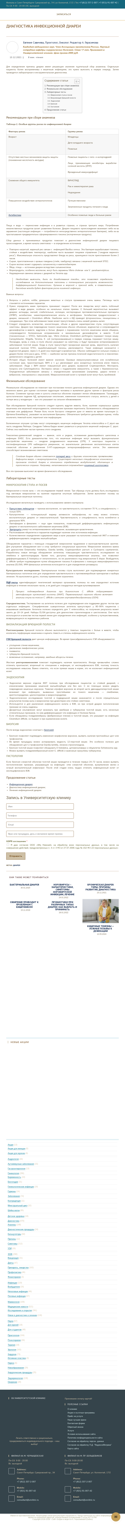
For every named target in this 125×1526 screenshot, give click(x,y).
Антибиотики (15, 215)
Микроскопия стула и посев (61, 95)
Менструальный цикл (17, 1205)
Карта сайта (73, 1448)
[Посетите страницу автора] (12, 47)
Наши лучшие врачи (77, 1420)
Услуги (71, 1430)
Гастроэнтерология (16, 1168)
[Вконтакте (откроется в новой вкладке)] (114, 4)
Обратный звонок (75, 1427)
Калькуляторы (14, 1234)
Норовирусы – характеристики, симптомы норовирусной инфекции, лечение (62, 889)
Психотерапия (14, 1340)
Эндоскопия (55, 101)
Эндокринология (15, 1378)
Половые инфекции (17, 1296)
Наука (10, 1321)
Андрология (13, 1159)
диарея (16, 865)
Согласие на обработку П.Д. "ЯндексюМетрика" (90, 1445)
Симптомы (12, 1244)
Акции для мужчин (16, 1153)
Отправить (15, 856)
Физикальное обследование (59, 89)
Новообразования (16, 1368)
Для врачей (13, 1325)
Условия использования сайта (81, 1434)
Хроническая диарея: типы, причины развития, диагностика (101, 887)
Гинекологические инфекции (21, 1187)
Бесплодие (13, 1182)
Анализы (12, 1225)
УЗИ (10, 1248)
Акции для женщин (16, 1148)
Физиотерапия (14, 1277)
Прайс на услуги (75, 1416)
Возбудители (14, 1287)
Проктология (13, 1335)
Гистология (55, 107)
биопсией (49, 730)
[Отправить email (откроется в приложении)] (117, 4)
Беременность (14, 1177)
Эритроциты (15, 529)
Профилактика (14, 1272)
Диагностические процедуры (21, 1229)
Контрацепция (14, 1201)
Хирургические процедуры (20, 1372)
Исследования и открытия (20, 1310)
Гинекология (13, 1173)
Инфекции (12, 1283)
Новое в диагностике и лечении (22, 1315)
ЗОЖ (10, 1254)
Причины (12, 1239)
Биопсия (54, 104)
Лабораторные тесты (56, 92)
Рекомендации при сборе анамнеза (63, 86)
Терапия (11, 1345)
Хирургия (12, 1354)
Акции (10, 1145)
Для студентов (14, 1329)
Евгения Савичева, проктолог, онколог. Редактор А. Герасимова (60, 42)
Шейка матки (14, 1210)
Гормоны (12, 1191)
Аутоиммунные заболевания (21, 1164)
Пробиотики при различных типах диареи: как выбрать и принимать (62, 906)
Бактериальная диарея (24, 884)
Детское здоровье (16, 1216)
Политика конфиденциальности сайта (85, 1438)
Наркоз (11, 1363)
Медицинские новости (18, 1306)
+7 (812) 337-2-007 (88, 2)
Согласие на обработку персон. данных (86, 1441)
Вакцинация (13, 1258)
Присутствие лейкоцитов (21, 508)
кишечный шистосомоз (96, 465)
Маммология (14, 1302)
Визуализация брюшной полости (63, 98)
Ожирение (12, 1382)
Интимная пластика (17, 1358)
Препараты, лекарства (18, 1267)
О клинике (72, 1409)
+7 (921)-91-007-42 (108, 2)
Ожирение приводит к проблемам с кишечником (24, 904)
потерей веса (63, 456)
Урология (12, 1349)
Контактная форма (76, 1423)
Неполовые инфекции (18, 1291)
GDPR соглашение (16, 841)
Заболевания (14, 1196)
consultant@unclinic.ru (28, 1500)
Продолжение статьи (56, 110)
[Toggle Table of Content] (75, 81)
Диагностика (13, 1221)
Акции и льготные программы (81, 1413)
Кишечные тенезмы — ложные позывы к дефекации (100, 928)
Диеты (11, 1263)
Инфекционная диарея (20, 784)
